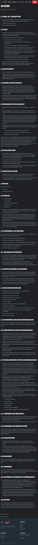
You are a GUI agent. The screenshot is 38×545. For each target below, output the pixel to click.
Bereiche (9, 2)
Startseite (21, 523)
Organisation (14, 2)
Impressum (2, 535)
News (19, 2)
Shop (30, 2)
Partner (22, 2)
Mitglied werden (35, 2)
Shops (21, 526)
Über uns (21, 525)
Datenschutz (3, 536)
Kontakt (26, 2)
